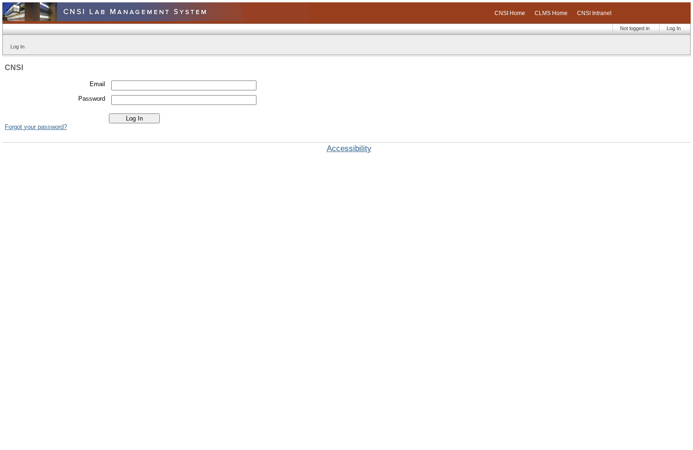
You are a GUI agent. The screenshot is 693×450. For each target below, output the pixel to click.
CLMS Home (551, 13)
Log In (674, 28)
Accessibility (349, 148)
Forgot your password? (36, 126)
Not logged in (635, 28)
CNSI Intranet (594, 13)
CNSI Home (510, 13)
